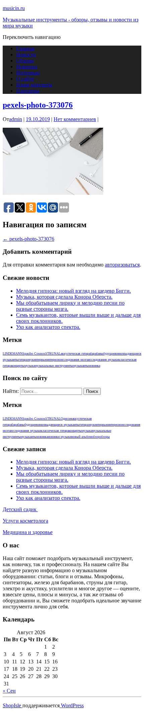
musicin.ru (14, 8)
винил (119, 353)
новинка (94, 365)
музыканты (81, 365)
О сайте (25, 78)
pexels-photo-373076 (38, 105)
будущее (109, 353)
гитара (22, 359)
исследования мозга (74, 359)
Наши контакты (34, 84)
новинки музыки (59, 436)
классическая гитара (55, 430)
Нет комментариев (75, 119)
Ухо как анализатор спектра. (48, 327)
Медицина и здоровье (28, 532)
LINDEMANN (12, 353)
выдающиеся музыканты (62, 424)
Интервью (28, 72)
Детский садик (20, 509)
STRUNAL (53, 353)
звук (30, 359)
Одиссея (66, 418)
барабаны (96, 353)
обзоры (104, 436)
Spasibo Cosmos (33, 353)
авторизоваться (122, 264)
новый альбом (81, 436)
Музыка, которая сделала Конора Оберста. (64, 297)
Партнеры (27, 91)
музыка (29, 365)
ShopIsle (12, 705)
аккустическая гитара (75, 353)
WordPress (72, 705)
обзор (95, 436)
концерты (17, 365)
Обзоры (25, 60)
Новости (26, 54)
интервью (40, 359)
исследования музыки (103, 359)
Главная (25, 48)
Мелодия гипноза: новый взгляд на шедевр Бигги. (73, 291)
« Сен (9, 691)
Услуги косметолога (25, 521)
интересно (54, 359)
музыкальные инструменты (54, 365)
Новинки (26, 66)
